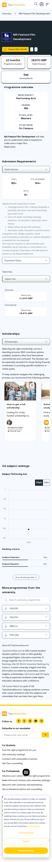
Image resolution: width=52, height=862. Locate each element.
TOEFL (14, 179)
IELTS (26, 191)
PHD (14, 635)
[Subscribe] (45, 734)
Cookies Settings (26, 832)
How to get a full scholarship (16, 406)
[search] (35, 4)
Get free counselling (12, 763)
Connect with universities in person (19, 759)
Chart (39, 482)
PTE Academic (38, 179)
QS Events (29, 674)
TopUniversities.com (12, 650)
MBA (13, 626)
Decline (26, 841)
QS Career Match (11, 686)
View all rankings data (24, 577)
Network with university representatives (22, 784)
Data (46, 482)
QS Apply (44, 674)
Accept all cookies (26, 850)
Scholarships (11, 341)
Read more (9, 146)
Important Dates (12, 260)
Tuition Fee (10, 279)
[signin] (41, 4)
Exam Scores (11, 169)
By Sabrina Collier (15, 427)
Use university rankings (13, 754)
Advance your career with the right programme (26, 776)
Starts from (26, 295)
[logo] (13, 3)
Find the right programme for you (19, 750)
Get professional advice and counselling (22, 789)
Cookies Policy (33, 826)
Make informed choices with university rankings (26, 780)
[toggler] (47, 4)
